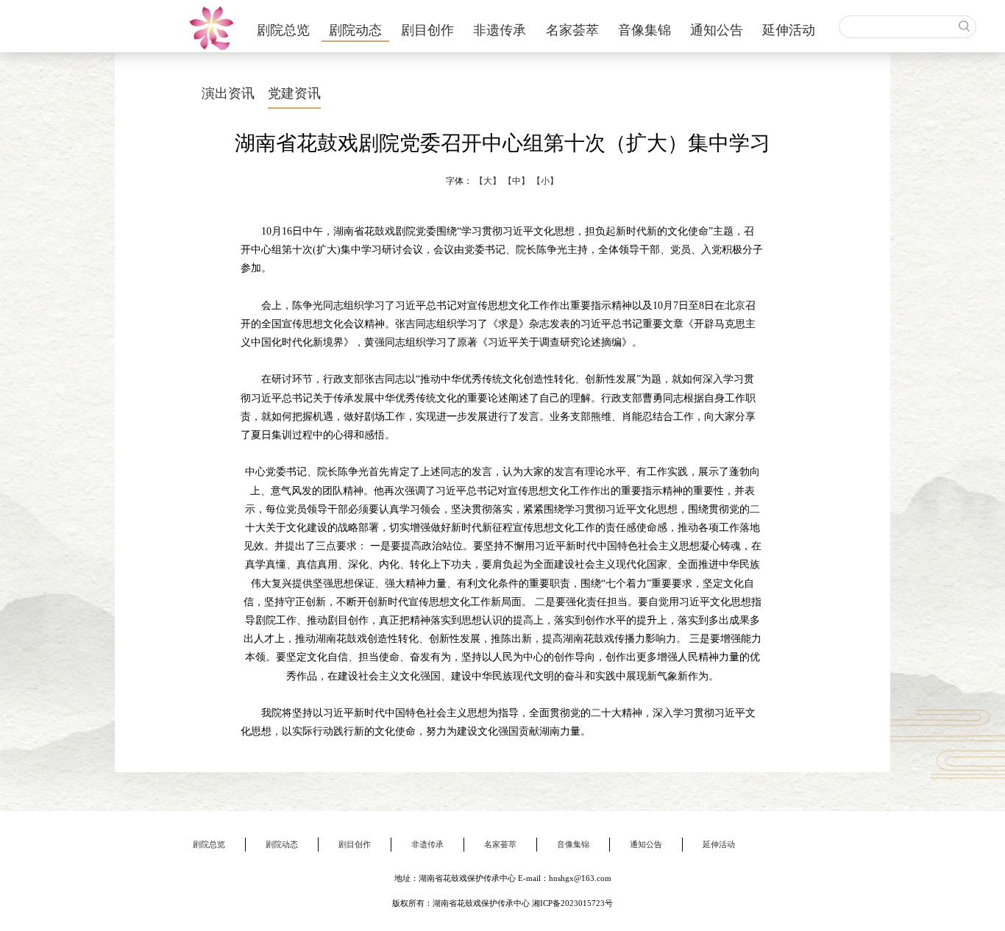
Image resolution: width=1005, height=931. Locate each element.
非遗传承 (499, 30)
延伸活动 (788, 30)
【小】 (545, 181)
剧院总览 (283, 30)
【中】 (516, 181)
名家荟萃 (572, 30)
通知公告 (716, 30)
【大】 (488, 181)
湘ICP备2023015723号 (572, 903)
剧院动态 (355, 30)
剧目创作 (427, 30)
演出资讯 (228, 93)
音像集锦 (644, 30)
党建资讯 (294, 93)
